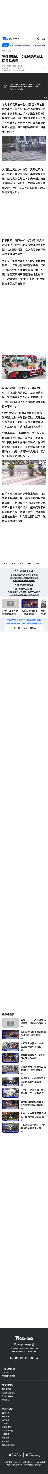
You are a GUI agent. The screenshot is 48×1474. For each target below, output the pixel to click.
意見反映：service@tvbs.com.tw (24, 1348)
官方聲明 (5, 1441)
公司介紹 (5, 1413)
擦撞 (21, 563)
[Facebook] (11, 1358)
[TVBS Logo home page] (10, 38)
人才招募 (5, 1420)
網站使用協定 (7, 1396)
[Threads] (21, 1358)
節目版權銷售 (7, 1430)
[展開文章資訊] (43, 67)
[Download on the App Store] (15, 1455)
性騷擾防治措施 (8, 1392)
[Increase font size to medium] (33, 38)
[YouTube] (31, 1358)
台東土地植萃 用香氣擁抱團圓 (24, 574)
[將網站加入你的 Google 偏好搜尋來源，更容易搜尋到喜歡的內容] (24, 627)
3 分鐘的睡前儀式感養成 (24, 580)
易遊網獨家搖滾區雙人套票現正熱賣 (24, 591)
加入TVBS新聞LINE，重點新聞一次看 (24, 623)
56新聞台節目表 (8, 1376)
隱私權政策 (6, 1389)
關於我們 (5, 1372)
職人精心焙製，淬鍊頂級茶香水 (24, 577)
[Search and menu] (43, 38)
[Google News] (36, 1358)
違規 (13, 563)
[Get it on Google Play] (33, 1455)
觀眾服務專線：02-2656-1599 (24, 1351)
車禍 (5, 563)
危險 (29, 563)
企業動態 (5, 1416)
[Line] (16, 1358)
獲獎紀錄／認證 (8, 1444)
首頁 (3, 51)
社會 (9, 51)
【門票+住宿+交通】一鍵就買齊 (24, 594)
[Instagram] (26, 1358)
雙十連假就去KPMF (24, 588)
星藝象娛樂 (6, 1427)
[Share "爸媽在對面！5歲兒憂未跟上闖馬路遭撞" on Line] (38, 38)
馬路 (37, 563)
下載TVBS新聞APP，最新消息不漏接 (24, 620)
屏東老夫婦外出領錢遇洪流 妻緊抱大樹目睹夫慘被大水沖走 (28, 45)
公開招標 (5, 1434)
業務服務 (5, 1437)
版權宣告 (5, 1399)
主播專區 (5, 1423)
